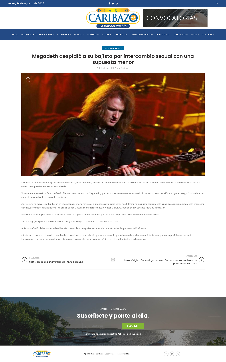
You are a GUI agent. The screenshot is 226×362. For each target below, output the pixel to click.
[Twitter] (113, 4)
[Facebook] (109, 4)
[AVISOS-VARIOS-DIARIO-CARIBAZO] (175, 17)
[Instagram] (117, 4)
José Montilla (124, 354)
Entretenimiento (113, 48)
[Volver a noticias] (113, 259)
